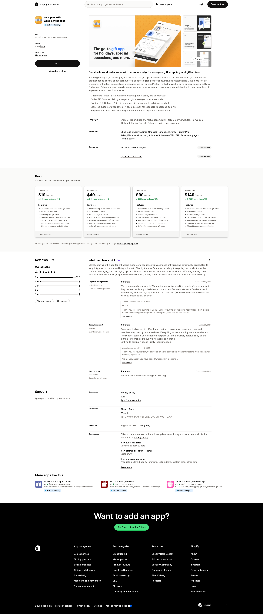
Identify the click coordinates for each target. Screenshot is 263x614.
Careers (195, 559)
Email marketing (121, 575)
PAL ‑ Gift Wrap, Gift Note (122, 481)
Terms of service (63, 605)
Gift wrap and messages (133, 147)
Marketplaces (120, 559)
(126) (42, 46)
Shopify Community (162, 564)
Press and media (199, 570)
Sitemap (98, 605)
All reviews (62, 301)
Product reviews (121, 564)
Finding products (82, 559)
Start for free (218, 4)
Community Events (161, 570)
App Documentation (131, 400)
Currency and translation (125, 591)
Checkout (126, 132)
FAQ (123, 396)
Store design (80, 575)
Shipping (117, 586)
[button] (65, 486)
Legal (193, 586)
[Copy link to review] (109, 282)
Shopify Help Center (162, 553)
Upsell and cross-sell (131, 156)
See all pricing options (127, 243)
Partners (195, 575)
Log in (201, 4)
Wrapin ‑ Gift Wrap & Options (58, 481)
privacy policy (141, 437)
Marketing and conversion (87, 580)
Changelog (144, 425)
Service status (198, 591)
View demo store (57, 71)
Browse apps (163, 4)
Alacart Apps (41, 55)
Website (125, 413)
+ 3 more (197, 59)
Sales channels (81, 553)
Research (156, 580)
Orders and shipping (84, 570)
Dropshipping (120, 553)
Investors (195, 564)
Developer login (43, 605)
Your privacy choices (116, 605)
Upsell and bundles (122, 570)
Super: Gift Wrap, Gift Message (190, 481)
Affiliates (195, 580)
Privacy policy (128, 392)
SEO (115, 580)
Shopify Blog (158, 575)
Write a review (44, 301)
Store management (84, 586)
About (194, 553)
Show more (127, 316)
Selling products (82, 564)
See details (126, 467)
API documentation (162, 559)
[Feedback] (209, 260)
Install (58, 63)
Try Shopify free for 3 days (131, 527)
